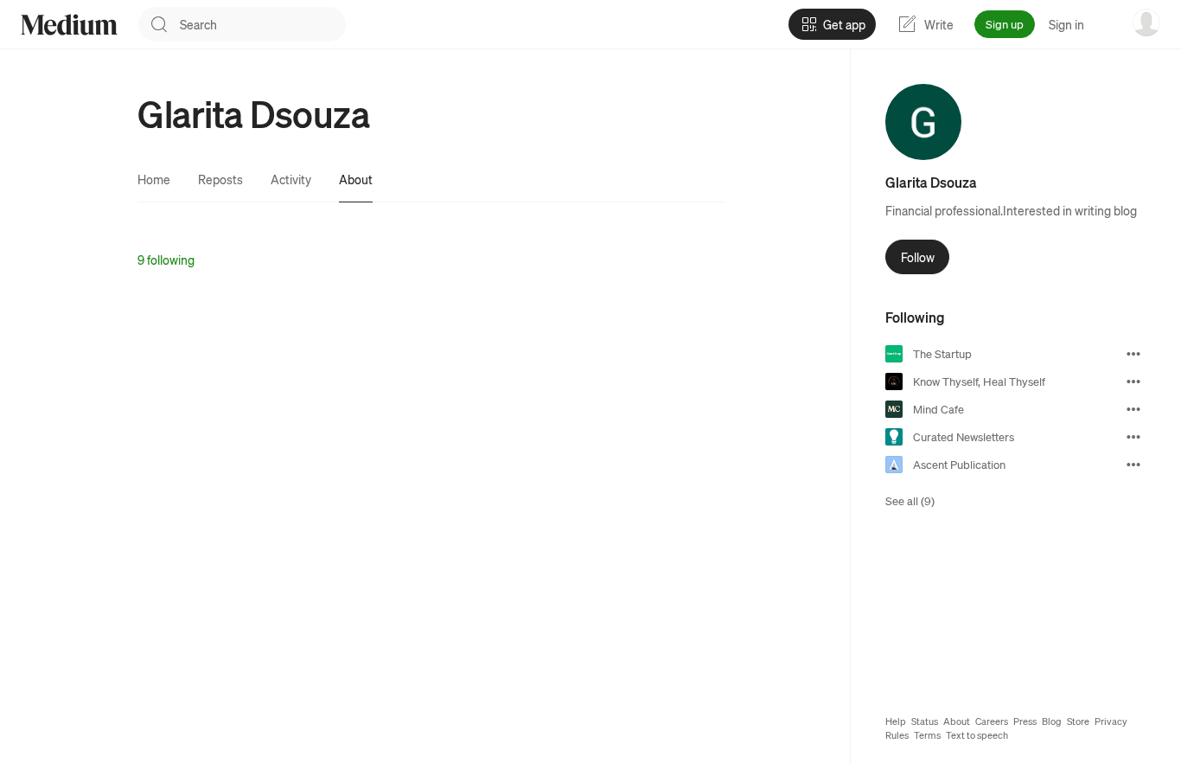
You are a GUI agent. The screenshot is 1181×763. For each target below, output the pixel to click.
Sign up (1005, 23)
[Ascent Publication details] (1133, 464)
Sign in (1066, 24)
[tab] (153, 179)
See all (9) (910, 500)
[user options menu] (1146, 22)
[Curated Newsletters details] (1133, 437)
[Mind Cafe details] (1133, 409)
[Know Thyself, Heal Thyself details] (1133, 381)
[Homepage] (69, 24)
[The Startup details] (1133, 354)
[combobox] (263, 24)
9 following (166, 259)
